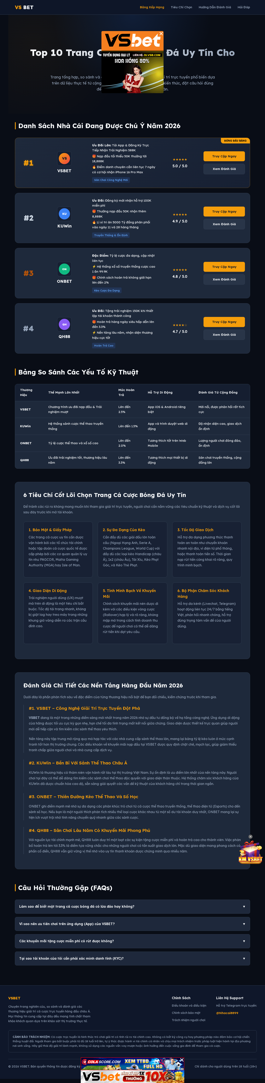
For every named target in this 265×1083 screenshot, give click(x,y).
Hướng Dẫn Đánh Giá (215, 7)
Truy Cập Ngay (224, 156)
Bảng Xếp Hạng (152, 7)
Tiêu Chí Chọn (181, 7)
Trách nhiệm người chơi (188, 1020)
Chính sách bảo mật (186, 1013)
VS (24, 7)
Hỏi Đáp (244, 7)
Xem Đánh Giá (224, 169)
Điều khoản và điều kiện (189, 1005)
